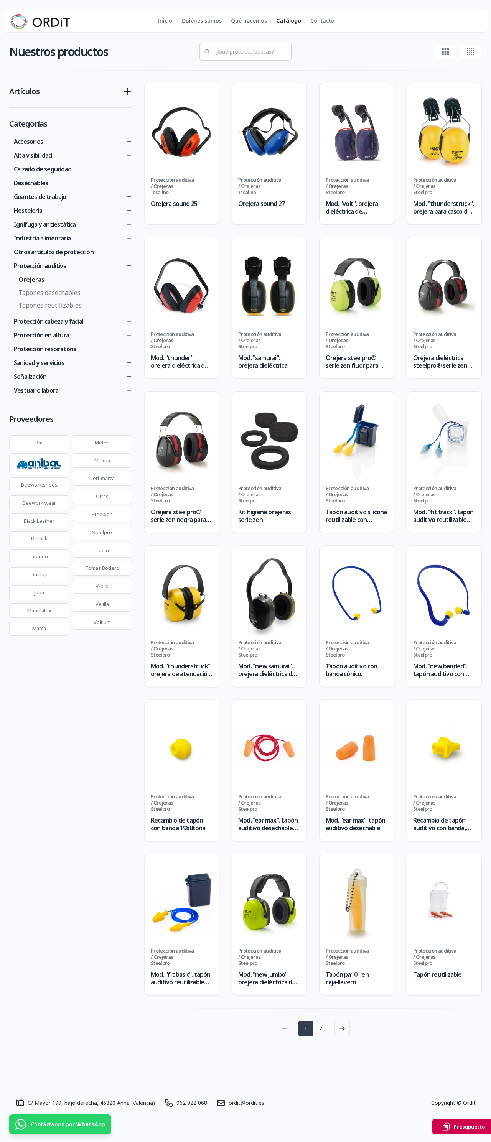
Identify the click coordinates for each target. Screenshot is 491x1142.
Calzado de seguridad (42, 169)
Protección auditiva (40, 266)
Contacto (322, 20)
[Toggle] (129, 141)
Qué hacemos (249, 20)
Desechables (31, 183)
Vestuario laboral (36, 390)
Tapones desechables (49, 292)
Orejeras (31, 279)
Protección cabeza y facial (48, 321)
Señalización (30, 376)
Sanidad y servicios (39, 363)
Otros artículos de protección (54, 252)
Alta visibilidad (33, 155)
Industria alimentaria (42, 238)
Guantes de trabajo (40, 197)
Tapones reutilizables (50, 305)
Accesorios (28, 141)
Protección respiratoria (45, 349)
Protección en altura (41, 335)
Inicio (164, 20)
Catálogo (288, 20)
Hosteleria (28, 210)
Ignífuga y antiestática (45, 224)
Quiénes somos (201, 20)
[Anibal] (39, 463)
